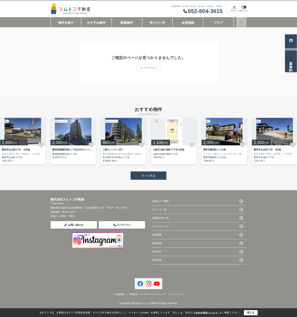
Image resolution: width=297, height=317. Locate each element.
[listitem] (73, 141)
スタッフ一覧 (159, 209)
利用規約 (133, 294)
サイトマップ (177, 294)
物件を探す (66, 22)
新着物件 (127, 22)
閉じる (250, 312)
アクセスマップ (160, 226)
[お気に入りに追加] (41, 145)
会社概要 (157, 234)
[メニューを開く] (241, 22)
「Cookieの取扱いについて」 (206, 313)
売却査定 (157, 260)
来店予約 (157, 251)
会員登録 (188, 22)
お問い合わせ (75, 224)
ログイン (234, 11)
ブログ (218, 22)
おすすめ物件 (96, 22)
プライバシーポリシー (154, 294)
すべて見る (148, 175)
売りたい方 (157, 22)
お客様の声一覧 (160, 217)
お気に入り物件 (160, 201)
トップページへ (148, 67)
